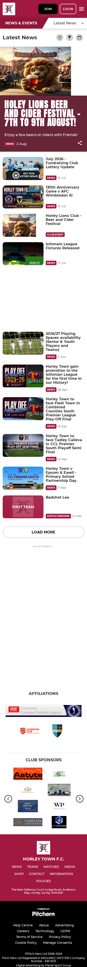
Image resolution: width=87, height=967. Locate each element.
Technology (44, 931)
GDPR (65, 931)
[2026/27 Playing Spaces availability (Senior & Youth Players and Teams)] (23, 343)
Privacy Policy (60, 937)
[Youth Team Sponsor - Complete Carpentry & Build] (27, 823)
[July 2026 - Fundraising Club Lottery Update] (23, 168)
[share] (80, 143)
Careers (23, 931)
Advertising (64, 925)
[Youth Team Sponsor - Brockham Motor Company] (59, 791)
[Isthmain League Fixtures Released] (23, 253)
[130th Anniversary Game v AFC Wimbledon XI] (23, 196)
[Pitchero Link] (43, 915)
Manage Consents (57, 943)
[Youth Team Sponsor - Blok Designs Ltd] (59, 823)
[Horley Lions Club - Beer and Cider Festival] (23, 225)
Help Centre (23, 925)
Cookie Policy (26, 943)
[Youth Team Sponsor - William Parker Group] (59, 807)
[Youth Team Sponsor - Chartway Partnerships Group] (27, 807)
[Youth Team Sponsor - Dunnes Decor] (27, 791)
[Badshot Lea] (23, 506)
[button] (80, 143)
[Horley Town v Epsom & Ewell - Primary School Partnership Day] (23, 478)
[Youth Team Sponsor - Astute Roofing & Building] (27, 774)
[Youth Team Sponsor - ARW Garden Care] (59, 774)
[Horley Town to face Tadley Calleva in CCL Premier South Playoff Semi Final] (23, 445)
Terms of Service (29, 937)
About (44, 925)
